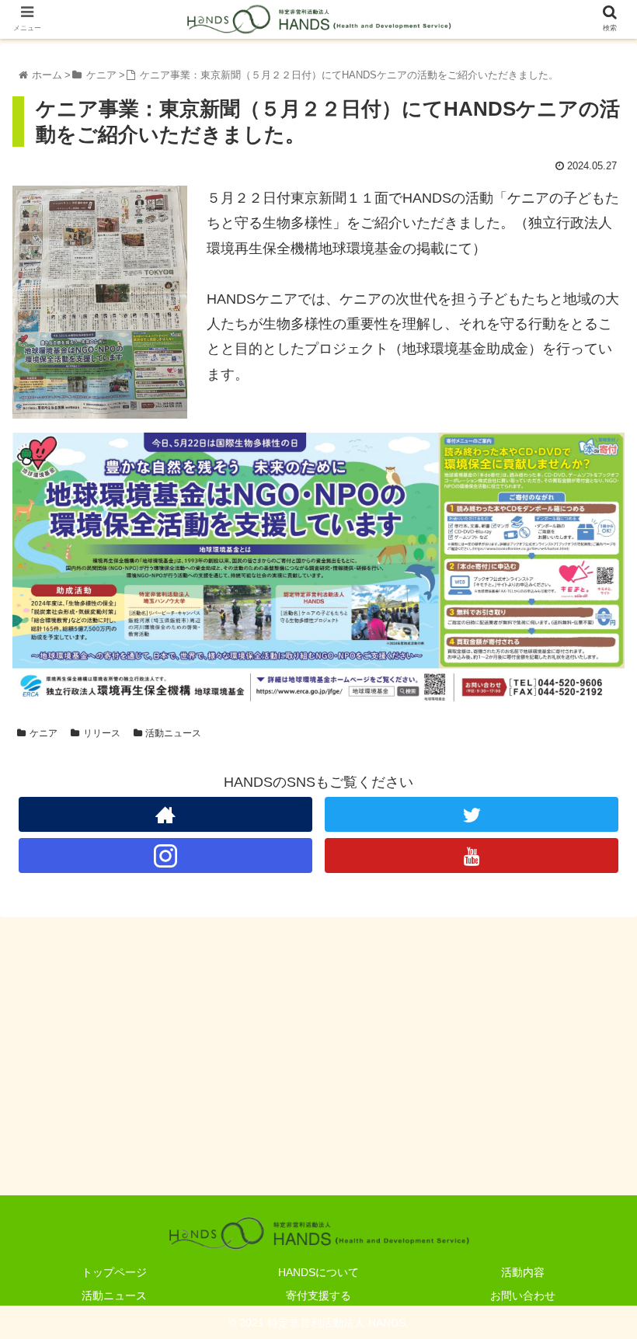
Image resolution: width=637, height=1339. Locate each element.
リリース (101, 733)
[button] (589, 1259)
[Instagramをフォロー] (165, 855)
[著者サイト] (165, 814)
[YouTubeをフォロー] (471, 855)
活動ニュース (173, 733)
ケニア (43, 733)
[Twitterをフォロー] (471, 814)
